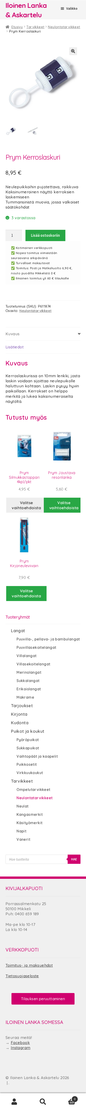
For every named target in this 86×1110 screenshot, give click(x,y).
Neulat (22, 806)
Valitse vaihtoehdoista (26, 505)
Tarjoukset (22, 705)
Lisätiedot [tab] (15, 346)
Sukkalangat (28, 680)
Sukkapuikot (28, 748)
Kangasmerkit (30, 814)
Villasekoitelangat (33, 664)
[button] (73, 51)
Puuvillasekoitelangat (36, 647)
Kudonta (19, 722)
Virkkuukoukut (30, 772)
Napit (21, 831)
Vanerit (23, 839)
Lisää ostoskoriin (45, 235)
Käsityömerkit (29, 822)
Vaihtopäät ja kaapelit (37, 756)
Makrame (25, 697)
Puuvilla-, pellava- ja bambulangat (48, 639)
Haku (43, 1101)
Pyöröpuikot (28, 739)
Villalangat (26, 655)
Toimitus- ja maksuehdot (29, 965)
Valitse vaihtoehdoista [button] (64, 505)
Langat (18, 630)
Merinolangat (29, 672)
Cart (66, 1097)
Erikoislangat (29, 689)
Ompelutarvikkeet (33, 789)
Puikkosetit (27, 764)
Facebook (20, 1042)
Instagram (21, 1047)
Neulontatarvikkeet (64, 27)
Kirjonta (19, 714)
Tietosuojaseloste (22, 975)
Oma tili (14, 1101)
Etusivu (17, 27)
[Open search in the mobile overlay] (43, 859)
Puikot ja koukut (27, 731)
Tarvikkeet (35, 27)
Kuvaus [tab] (12, 333)
